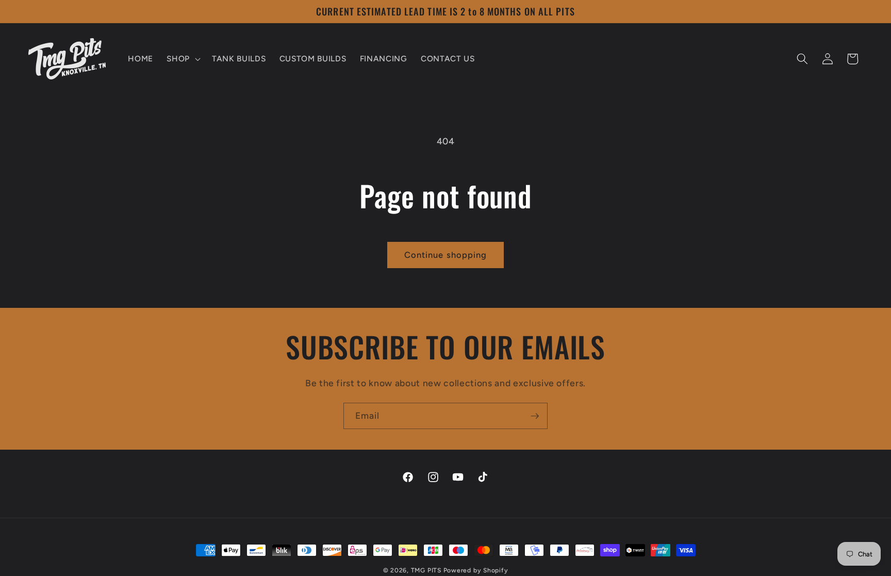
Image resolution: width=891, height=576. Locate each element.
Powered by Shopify (475, 570)
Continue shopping (445, 255)
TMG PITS (426, 570)
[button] (182, 59)
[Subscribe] (534, 416)
